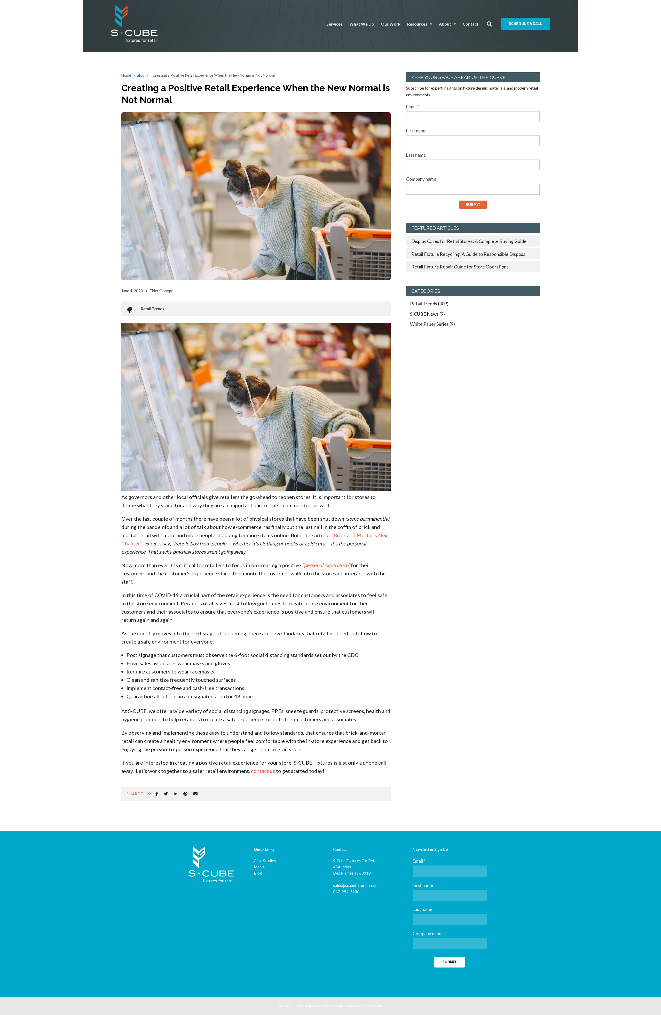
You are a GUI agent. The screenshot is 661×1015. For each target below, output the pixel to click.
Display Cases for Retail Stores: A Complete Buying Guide (468, 241)
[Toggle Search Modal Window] (489, 24)
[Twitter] (166, 793)
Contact (340, 849)
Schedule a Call (525, 24)
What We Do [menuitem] (361, 23)
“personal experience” (326, 565)
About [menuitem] (445, 23)
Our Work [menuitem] (390, 23)
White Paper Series (432, 324)
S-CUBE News (427, 314)
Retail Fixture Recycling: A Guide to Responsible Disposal (468, 254)
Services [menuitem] (334, 23)
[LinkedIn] (175, 793)
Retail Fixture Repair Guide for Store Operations (460, 266)
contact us (263, 771)
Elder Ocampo (161, 290)
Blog (140, 75)
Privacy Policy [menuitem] (371, 1005)
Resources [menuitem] (417, 23)
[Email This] (195, 793)
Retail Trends (152, 308)
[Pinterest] (185, 793)
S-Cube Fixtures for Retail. (311, 1006)
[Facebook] (157, 793)
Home (126, 75)
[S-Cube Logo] (134, 23)
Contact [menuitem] (470, 23)
